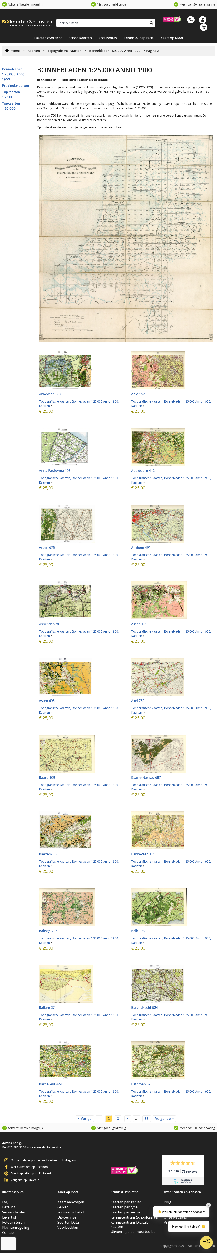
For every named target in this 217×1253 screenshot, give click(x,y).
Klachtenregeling (15, 1227)
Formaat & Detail (70, 1212)
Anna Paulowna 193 (55, 470)
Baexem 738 (48, 854)
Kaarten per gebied (126, 1202)
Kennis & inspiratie (139, 38)
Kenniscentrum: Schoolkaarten (135, 1217)
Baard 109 (47, 777)
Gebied (62, 1207)
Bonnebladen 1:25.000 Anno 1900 (114, 50)
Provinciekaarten (15, 86)
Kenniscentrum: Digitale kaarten (130, 1224)
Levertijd (9, 1217)
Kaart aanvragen (70, 1202)
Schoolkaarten (80, 38)
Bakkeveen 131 (143, 854)
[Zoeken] (151, 23)
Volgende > (164, 1118)
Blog (167, 1202)
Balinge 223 (48, 931)
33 (148, 1118)
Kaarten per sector (125, 1212)
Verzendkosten (14, 1212)
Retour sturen (13, 1222)
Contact (8, 1232)
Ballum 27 (47, 1007)
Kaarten (34, 50)
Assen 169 (139, 624)
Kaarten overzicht (48, 38)
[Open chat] (206, 1242)
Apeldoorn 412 (143, 470)
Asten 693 (47, 700)
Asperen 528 (49, 624)
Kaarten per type (124, 1207)
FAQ (5, 1202)
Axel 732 (138, 700)
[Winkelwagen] (203, 27)
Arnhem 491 (141, 547)
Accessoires (108, 38)
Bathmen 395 (141, 1084)
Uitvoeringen (67, 1217)
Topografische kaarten (64, 50)
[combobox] (102, 23)
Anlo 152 (138, 394)
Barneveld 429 (50, 1084)
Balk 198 (138, 931)
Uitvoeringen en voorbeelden (134, 1231)
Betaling (8, 1207)
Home (15, 50)
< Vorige (85, 1118)
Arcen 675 (47, 547)
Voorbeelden (67, 1227)
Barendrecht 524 (144, 1007)
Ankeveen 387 (50, 394)
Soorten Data (68, 1222)
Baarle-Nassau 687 (146, 777)
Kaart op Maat (171, 38)
